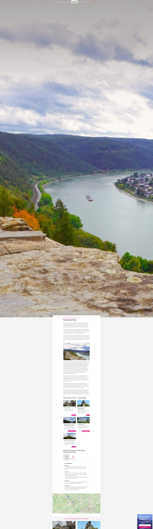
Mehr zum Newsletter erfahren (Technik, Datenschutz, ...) (144, 528)
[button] (73, 502)
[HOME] (74, 1)
